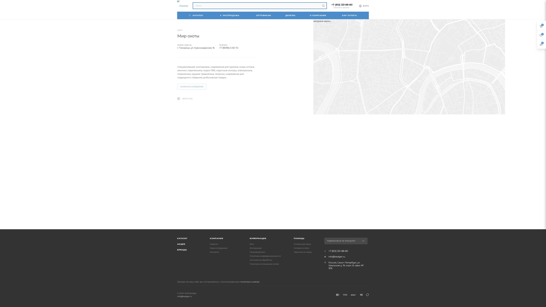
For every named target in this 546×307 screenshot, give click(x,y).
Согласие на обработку (261, 260)
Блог (252, 244)
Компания (216, 238)
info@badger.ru (336, 256)
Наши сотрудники (218, 248)
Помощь (299, 238)
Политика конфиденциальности (265, 256)
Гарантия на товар (303, 252)
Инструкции (256, 248)
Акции (181, 244)
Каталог (182, 238)
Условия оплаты (301, 248)
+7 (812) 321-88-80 (341, 4)
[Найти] (323, 5)
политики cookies (249, 281)
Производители (257, 252)
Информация (258, 238)
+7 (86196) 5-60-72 (228, 47)
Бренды (182, 250)
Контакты (214, 252)
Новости (214, 244)
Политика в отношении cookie (264, 264)
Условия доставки (302, 244)
